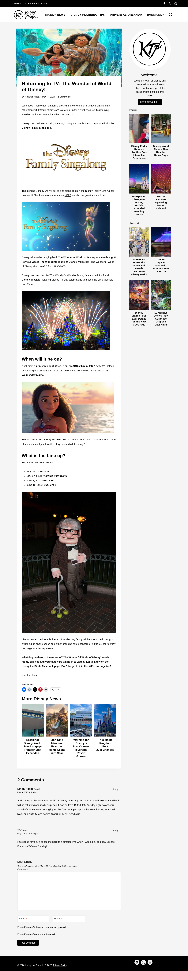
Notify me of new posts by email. (38, 934)
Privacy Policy (60, 965)
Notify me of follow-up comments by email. (43, 927)
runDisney (155, 14)
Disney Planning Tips (87, 14)
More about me (148, 101)
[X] (169, 3)
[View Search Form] (170, 14)
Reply (115, 789)
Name (23, 918)
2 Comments (64, 96)
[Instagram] (175, 3)
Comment (23, 869)
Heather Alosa (32, 96)
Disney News (55, 14)
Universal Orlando (126, 14)
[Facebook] (164, 3)
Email (58, 918)
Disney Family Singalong (36, 127)
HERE (68, 195)
